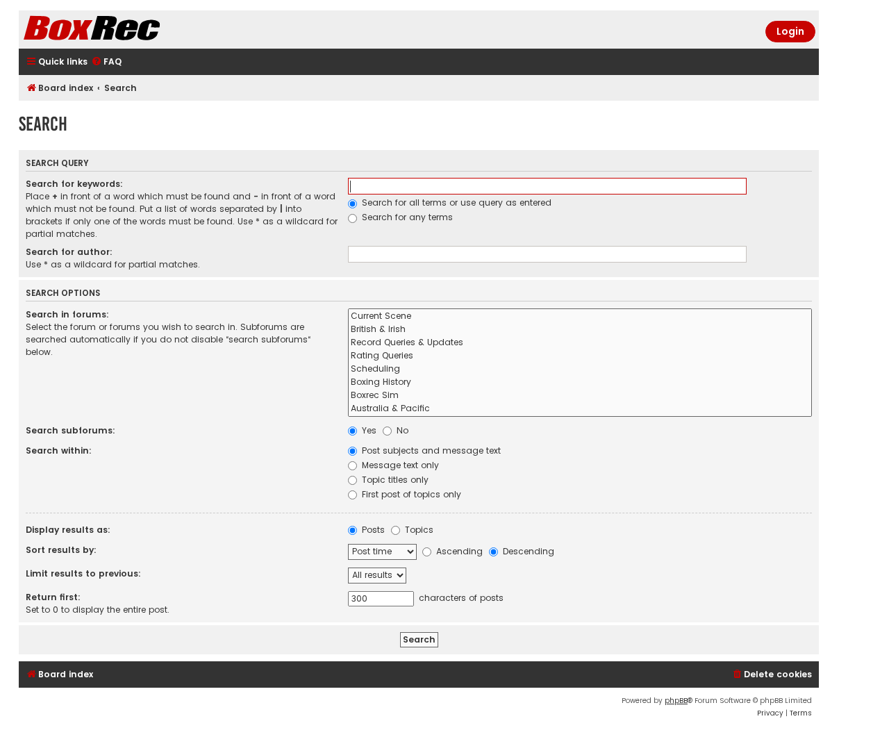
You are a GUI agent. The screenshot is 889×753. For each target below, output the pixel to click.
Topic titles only (394, 480)
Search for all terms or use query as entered (455, 202)
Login (790, 31)
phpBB (676, 700)
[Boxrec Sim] (580, 395)
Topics (417, 530)
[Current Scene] (580, 316)
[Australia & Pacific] (580, 408)
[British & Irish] (580, 329)
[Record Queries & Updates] (580, 342)
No (401, 430)
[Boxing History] (580, 382)
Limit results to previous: (83, 573)
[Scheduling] (580, 369)
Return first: (53, 597)
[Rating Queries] (580, 356)
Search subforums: (70, 430)
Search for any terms (406, 217)
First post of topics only (410, 494)
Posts (372, 530)
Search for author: (69, 252)
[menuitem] (106, 62)
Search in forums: (67, 314)
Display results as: (68, 530)
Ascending (458, 551)
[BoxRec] (126, 29)
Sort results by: (61, 550)
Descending (527, 551)
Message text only (399, 465)
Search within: (59, 450)
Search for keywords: (74, 184)
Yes (367, 430)
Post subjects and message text (430, 450)
